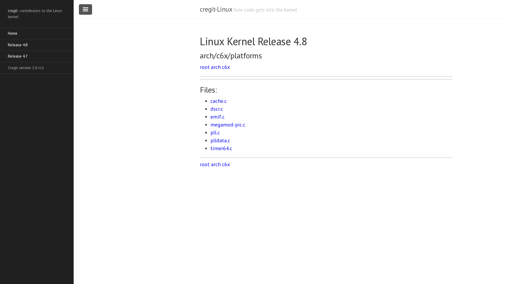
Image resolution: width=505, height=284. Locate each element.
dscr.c (216, 108)
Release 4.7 (18, 56)
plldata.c (220, 140)
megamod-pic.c (227, 124)
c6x (226, 67)
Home (12, 33)
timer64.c (221, 148)
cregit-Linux (216, 9)
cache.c (218, 101)
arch (216, 67)
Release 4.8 (18, 44)
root (205, 67)
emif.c (217, 116)
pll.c (215, 132)
